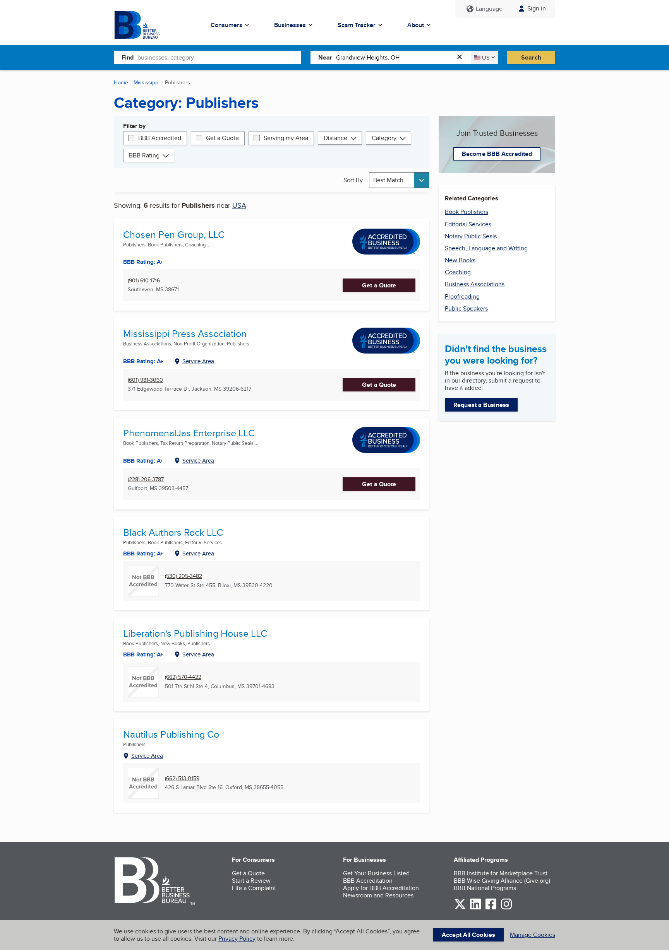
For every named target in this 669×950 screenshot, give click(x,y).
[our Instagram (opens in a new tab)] (506, 908)
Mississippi (147, 82)
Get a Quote (222, 138)
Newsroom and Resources (378, 895)
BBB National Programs (485, 887)
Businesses (290, 25)
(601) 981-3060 (145, 380)
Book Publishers (466, 211)
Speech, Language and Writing (486, 248)
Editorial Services (468, 224)
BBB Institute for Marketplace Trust (500, 873)
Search (531, 57)
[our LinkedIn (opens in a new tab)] (475, 908)
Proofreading (462, 296)
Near (325, 57)
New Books (460, 260)
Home (121, 82)
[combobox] (219, 57)
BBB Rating (144, 155)
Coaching (458, 272)
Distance (335, 137)
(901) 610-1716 (144, 280)
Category (384, 137)
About (415, 25)
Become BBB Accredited (497, 153)
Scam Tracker (357, 25)
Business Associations (474, 284)
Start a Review (251, 880)
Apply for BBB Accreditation (381, 887)
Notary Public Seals (471, 236)
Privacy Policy (237, 938)
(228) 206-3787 (146, 479)
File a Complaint (254, 887)
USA (239, 205)
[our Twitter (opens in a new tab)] (460, 908)
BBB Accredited (159, 138)
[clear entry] (462, 57)
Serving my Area (286, 138)
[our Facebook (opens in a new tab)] (491, 908)
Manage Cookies (532, 934)
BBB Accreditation (368, 880)
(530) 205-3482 (183, 576)
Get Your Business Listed (376, 873)
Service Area (198, 361)
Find (128, 57)
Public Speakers (466, 308)
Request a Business (481, 404)
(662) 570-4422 (183, 677)
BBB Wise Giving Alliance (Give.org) (502, 880)
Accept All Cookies (468, 934)
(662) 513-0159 (182, 778)
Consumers (226, 25)
